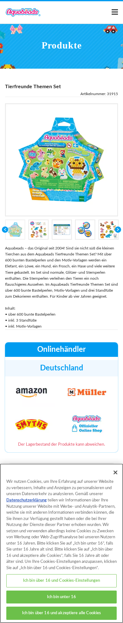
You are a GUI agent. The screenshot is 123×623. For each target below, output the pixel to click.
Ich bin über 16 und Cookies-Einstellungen (61, 581)
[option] (62, 160)
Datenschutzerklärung (26, 500)
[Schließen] (115, 472)
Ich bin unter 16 (61, 597)
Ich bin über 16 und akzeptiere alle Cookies (61, 613)
